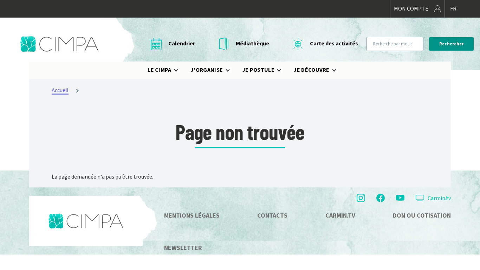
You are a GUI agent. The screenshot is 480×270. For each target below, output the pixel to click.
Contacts (272, 215)
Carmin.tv (439, 198)
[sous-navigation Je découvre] (338, 70)
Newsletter (183, 248)
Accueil (60, 90)
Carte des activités (334, 43)
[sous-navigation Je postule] (283, 70)
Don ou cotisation (422, 215)
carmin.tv (340, 215)
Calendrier (181, 43)
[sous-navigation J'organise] (232, 70)
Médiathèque (252, 43)
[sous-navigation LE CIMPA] (180, 70)
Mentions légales (192, 215)
